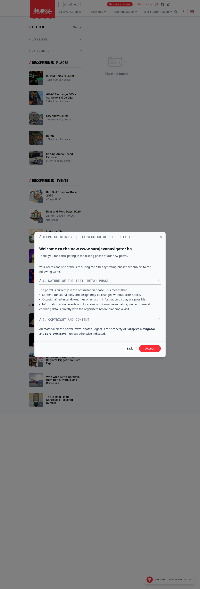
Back (130, 348)
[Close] (160, 236)
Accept (149, 348)
